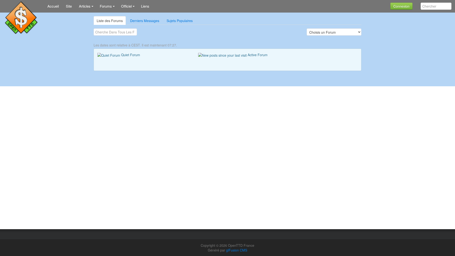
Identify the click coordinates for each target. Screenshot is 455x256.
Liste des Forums (110, 20)
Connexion (401, 6)
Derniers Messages (144, 20)
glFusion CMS (236, 250)
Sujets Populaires (180, 20)
